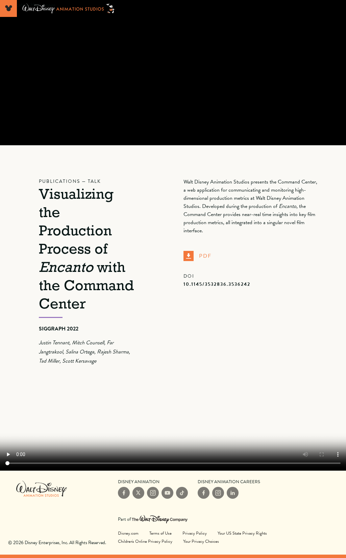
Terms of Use (160, 533)
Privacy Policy (194, 533)
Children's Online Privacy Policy (145, 541)
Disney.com (128, 533)
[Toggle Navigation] (8, 8)
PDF (205, 256)
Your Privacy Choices (201, 541)
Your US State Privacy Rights (242, 533)
